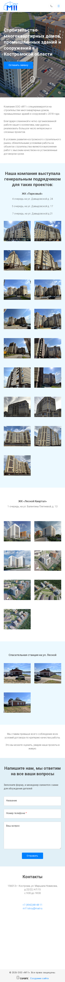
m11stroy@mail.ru (32, 908)
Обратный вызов (51, 6)
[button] (17, 231)
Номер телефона (15, 813)
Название (11, 800)
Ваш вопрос (13, 825)
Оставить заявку (18, 65)
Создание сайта (39, 978)
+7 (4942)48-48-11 (32, 904)
